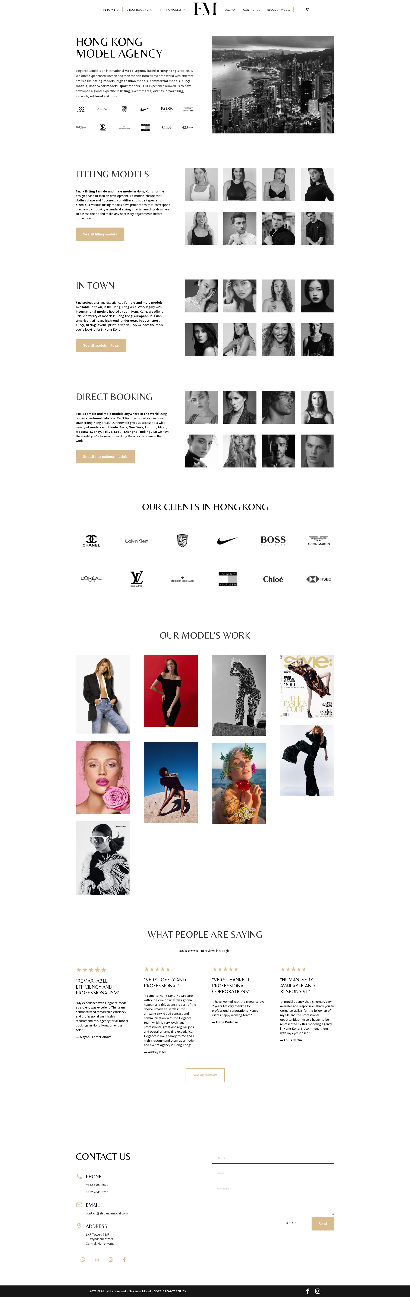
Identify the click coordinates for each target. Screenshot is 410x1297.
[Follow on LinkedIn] (97, 1260)
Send (323, 1223)
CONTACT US (251, 10)
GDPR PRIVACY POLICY (170, 1291)
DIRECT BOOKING (138, 10)
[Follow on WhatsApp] (82, 1259)
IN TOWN (109, 10)
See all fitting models (100, 234)
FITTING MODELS (170, 10)
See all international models (105, 456)
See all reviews (205, 1075)
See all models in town (101, 345)
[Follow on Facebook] (124, 1260)
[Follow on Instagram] (111, 1260)
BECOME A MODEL (278, 10)
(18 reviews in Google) (215, 951)
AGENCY (230, 10)
